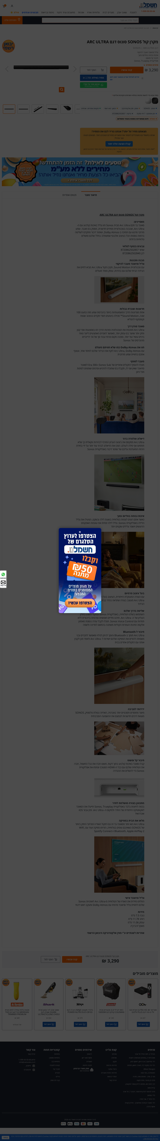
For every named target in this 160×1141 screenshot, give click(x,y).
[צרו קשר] (3, 582)
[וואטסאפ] (3, 574)
